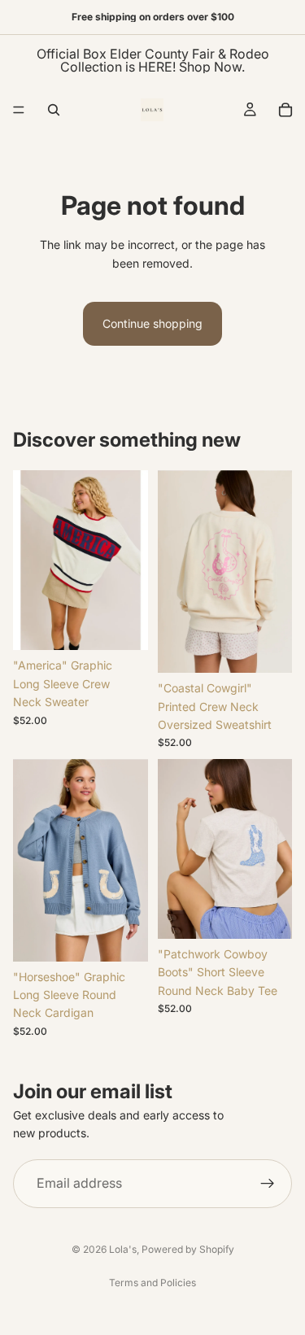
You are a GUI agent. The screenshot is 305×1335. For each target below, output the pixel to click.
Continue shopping (152, 323)
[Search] (54, 110)
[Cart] (285, 110)
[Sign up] (268, 1184)
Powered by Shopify (188, 1249)
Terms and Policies (152, 1282)
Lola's (123, 1249)
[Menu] (18, 110)
